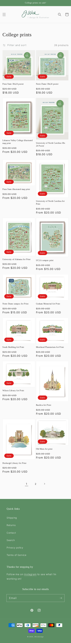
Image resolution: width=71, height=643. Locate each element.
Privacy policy (15, 547)
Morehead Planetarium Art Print (50, 347)
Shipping (12, 517)
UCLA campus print (44, 260)
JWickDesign (39, 637)
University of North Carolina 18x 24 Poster (50, 144)
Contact (11, 532)
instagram (30, 574)
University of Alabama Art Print (16, 259)
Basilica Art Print (43, 405)
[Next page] (44, 483)
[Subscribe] (60, 598)
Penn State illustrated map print (16, 189)
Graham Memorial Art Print (48, 304)
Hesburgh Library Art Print (14, 463)
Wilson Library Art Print (13, 390)
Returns (11, 525)
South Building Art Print (13, 347)
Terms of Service (16, 555)
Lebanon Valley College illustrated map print (17, 141)
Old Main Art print (44, 449)
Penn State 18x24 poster (13, 84)
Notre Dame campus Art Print (15, 304)
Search (11, 540)
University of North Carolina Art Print (50, 202)
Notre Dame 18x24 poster (47, 84)
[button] (4, 14)
